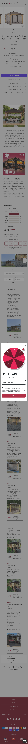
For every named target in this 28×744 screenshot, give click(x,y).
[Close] (25, 345)
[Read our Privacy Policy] (25, 391)
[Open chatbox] (24, 741)
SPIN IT (14, 395)
